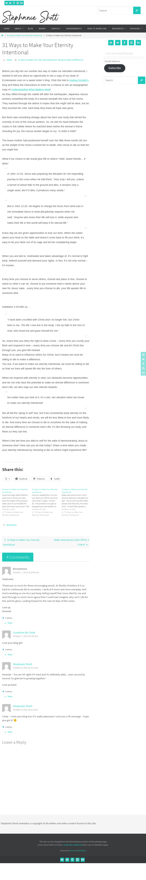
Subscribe (114, 68)
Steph (9, 59)
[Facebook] (14, 3)
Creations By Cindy (24, 631)
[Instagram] (18, 3)
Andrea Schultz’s (79, 79)
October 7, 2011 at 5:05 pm (25, 634)
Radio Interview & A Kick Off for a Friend (71, 541)
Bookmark (12, 523)
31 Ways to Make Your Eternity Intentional (21, 541)
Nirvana (72, 849)
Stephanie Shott (22, 662)
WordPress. (82, 849)
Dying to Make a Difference (70, 59)
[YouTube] (6, 3)
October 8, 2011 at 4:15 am (25, 708)
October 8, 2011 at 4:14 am (25, 666)
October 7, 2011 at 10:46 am (26, 570)
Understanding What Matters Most (30, 88)
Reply (10, 621)
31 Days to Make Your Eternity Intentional (24, 35)
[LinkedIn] (21, 3)
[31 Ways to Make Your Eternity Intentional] (17, 501)
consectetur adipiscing (73, 843)
